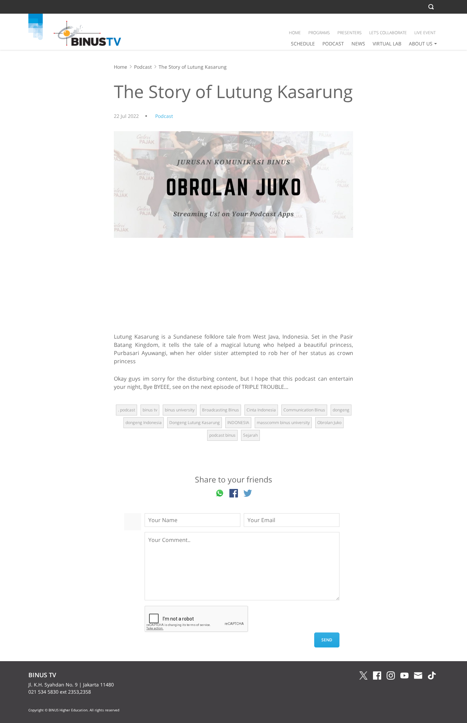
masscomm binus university (283, 422)
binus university (180, 410)
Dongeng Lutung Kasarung (194, 422)
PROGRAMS (319, 33)
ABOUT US (420, 43)
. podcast (126, 410)
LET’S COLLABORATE (388, 33)
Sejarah (250, 435)
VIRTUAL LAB (387, 43)
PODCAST (333, 43)
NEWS (358, 43)
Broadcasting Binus (220, 410)
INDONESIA (238, 422)
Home (120, 67)
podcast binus (222, 435)
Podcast (143, 67)
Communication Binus (304, 410)
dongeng (341, 410)
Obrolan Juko (329, 422)
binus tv (150, 410)
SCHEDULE (303, 43)
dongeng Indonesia (143, 422)
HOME (295, 33)
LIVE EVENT (425, 33)
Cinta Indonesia (261, 410)
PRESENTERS (349, 33)
